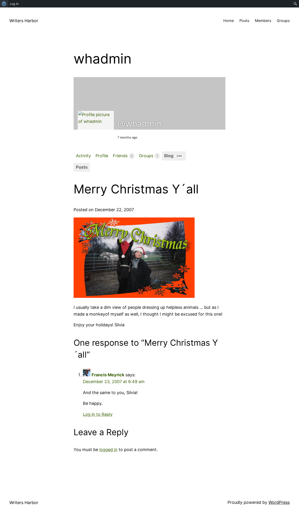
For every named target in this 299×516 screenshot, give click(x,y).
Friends (123, 155)
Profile (102, 155)
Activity (83, 155)
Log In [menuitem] (14, 4)
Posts (82, 167)
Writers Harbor (23, 20)
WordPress (279, 502)
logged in (108, 449)
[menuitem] (4, 3)
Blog (173, 155)
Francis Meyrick (108, 374)
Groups (148, 155)
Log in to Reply (98, 414)
